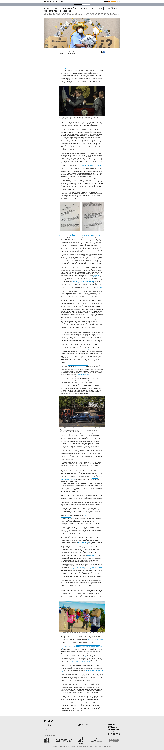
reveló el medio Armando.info (92, 551)
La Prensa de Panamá (83, 542)
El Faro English (112, 728)
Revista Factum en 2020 (83, 374)
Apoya (110, 726)
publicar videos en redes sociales (76, 283)
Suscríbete (111, 724)
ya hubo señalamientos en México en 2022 (78, 365)
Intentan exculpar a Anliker (86, 4)
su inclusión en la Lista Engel (91, 276)
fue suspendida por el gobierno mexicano (88, 578)
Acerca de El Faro (113, 729)
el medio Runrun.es (92, 555)
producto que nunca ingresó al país (85, 349)
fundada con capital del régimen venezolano (83, 281)
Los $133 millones (77, 4)
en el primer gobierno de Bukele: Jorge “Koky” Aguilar (79, 657)
